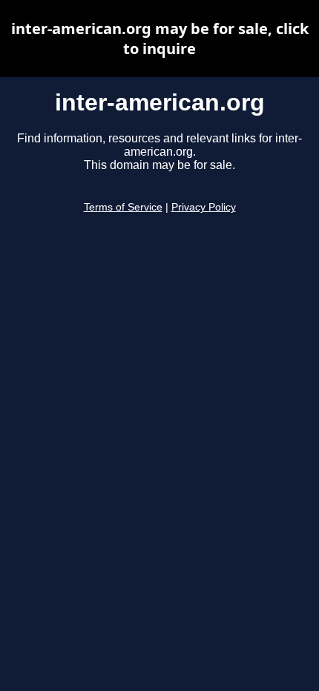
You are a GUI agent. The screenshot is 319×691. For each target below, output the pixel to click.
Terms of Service (123, 207)
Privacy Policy (203, 207)
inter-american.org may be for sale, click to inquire (160, 39)
